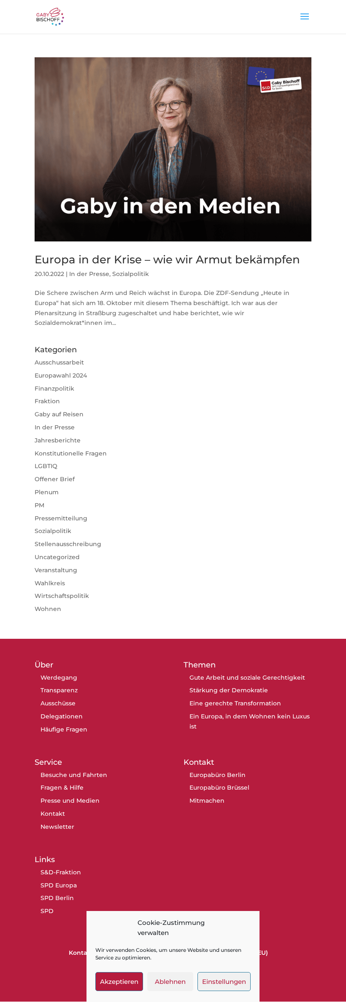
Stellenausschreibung (68, 544)
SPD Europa (59, 885)
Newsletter (57, 827)
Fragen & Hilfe (62, 787)
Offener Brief (55, 479)
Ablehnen (170, 982)
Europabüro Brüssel (219, 787)
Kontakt (53, 813)
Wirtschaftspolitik (62, 596)
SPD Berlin (57, 898)
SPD (47, 911)
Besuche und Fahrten (74, 775)
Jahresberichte (58, 440)
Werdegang (59, 677)
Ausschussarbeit (59, 362)
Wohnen (48, 609)
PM (39, 505)
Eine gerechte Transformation (235, 703)
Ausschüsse (58, 703)
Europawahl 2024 (61, 375)
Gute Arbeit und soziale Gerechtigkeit (247, 677)
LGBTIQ (46, 466)
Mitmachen (206, 800)
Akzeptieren (119, 982)
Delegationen (62, 716)
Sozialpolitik (130, 274)
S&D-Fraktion (61, 872)
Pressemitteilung (61, 518)
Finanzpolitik (54, 388)
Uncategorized (57, 557)
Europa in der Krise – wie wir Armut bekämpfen (167, 259)
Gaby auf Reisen (59, 414)
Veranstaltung (56, 570)
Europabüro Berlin (217, 775)
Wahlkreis (50, 583)
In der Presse (89, 274)
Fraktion (47, 401)
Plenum (47, 492)
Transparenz (59, 690)
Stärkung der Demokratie (228, 690)
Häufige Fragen (64, 729)
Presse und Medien (70, 800)
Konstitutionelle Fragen (71, 453)
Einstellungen (224, 982)
